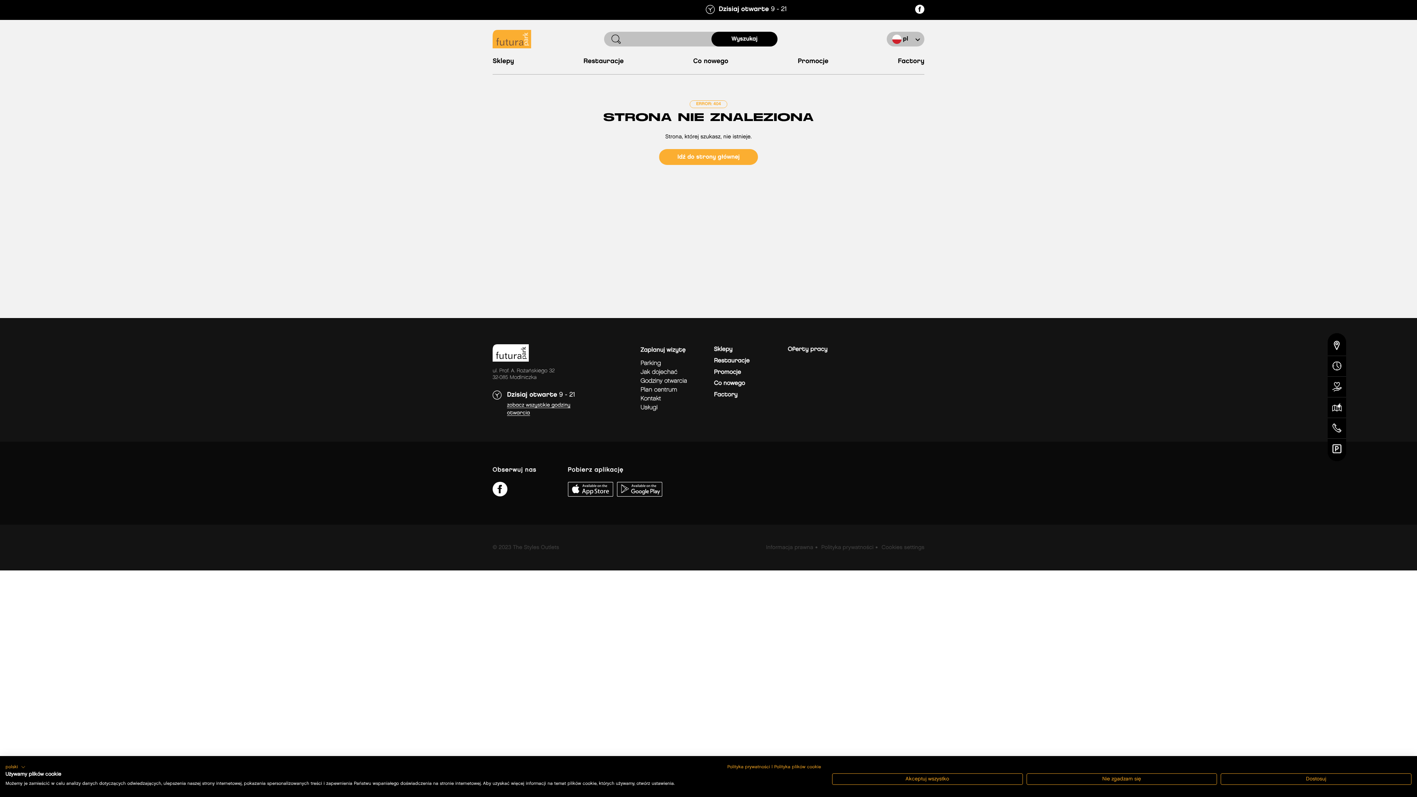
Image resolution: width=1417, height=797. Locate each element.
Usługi (649, 407)
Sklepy (503, 62)
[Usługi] (1337, 387)
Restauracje (603, 62)
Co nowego (710, 62)
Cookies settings (903, 547)
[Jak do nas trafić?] (1337, 344)
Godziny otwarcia (664, 381)
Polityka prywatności (847, 547)
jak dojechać (659, 372)
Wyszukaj (744, 39)
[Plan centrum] (1337, 407)
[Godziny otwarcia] (1337, 366)
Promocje (813, 62)
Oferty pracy (808, 349)
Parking (651, 363)
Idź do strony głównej (709, 157)
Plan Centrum (659, 390)
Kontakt (651, 398)
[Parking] (1337, 450)
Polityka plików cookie (797, 767)
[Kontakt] (1337, 428)
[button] (15, 767)
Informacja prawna (789, 547)
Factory (911, 62)
